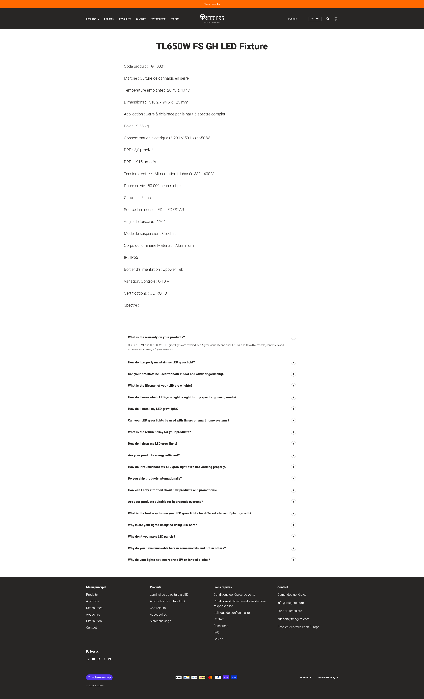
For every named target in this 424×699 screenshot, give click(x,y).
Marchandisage (160, 621)
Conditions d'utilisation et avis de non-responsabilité (239, 603)
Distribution (158, 19)
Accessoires (158, 614)
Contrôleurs (158, 608)
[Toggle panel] (293, 337)
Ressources (125, 19)
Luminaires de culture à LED (169, 594)
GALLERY (315, 19)
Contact (175, 19)
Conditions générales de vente (234, 594)
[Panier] (336, 19)
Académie (141, 19)
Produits (91, 19)
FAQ (216, 632)
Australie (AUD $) (326, 677)
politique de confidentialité (232, 613)
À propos (109, 19)
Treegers (99, 685)
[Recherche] (328, 19)
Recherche (221, 626)
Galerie (218, 639)
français (304, 677)
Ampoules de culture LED (167, 601)
